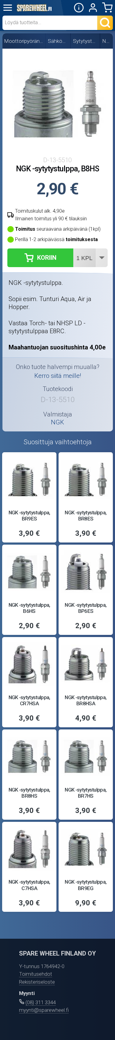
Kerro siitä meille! (57, 375)
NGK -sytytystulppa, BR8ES (85, 515)
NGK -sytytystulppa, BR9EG (85, 885)
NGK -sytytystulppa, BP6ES (85, 608)
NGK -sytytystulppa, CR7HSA (29, 700)
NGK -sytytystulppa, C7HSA (29, 885)
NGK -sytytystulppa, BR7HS (85, 793)
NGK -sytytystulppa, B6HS (29, 608)
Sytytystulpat (85, 41)
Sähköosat (58, 41)
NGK (106, 41)
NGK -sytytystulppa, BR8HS (29, 793)
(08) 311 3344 (40, 1002)
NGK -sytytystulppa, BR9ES (29, 515)
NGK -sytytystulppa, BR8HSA (85, 700)
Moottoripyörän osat (24, 41)
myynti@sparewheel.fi (44, 1010)
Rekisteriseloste (37, 982)
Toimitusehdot (35, 974)
